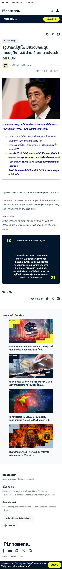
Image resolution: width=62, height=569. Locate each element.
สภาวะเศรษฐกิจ (10, 41)
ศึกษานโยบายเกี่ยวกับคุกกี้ (19, 566)
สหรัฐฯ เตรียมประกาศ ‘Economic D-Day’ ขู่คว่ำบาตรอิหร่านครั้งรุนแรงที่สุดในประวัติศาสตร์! (30, 384)
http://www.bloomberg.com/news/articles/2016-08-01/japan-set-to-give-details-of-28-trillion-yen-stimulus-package (29, 225)
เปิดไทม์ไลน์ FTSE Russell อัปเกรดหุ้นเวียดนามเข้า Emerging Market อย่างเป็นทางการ (29, 419)
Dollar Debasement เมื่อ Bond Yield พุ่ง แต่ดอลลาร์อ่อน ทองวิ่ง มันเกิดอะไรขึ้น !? (31, 348)
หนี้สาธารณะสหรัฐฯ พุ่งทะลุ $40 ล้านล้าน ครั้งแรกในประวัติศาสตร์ (29, 454)
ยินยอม (54, 565)
